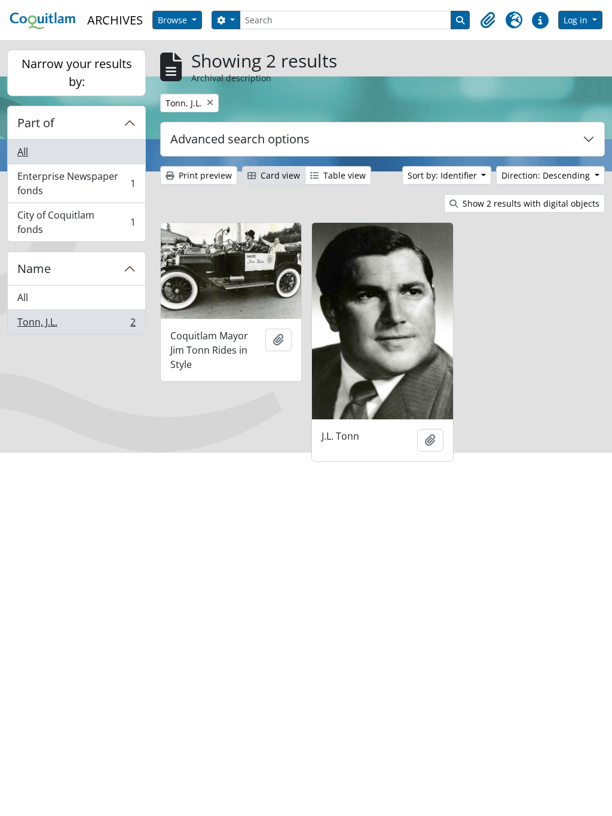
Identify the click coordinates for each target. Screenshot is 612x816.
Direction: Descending (546, 175)
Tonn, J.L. (76, 324)
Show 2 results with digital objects (529, 203)
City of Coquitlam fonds (76, 222)
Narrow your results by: (77, 73)
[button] (488, 20)
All (22, 151)
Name (34, 268)
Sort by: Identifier (443, 175)
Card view (279, 175)
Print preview (204, 175)
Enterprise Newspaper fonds (76, 183)
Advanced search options (240, 139)
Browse (173, 20)
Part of (35, 123)
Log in (577, 20)
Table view (343, 175)
